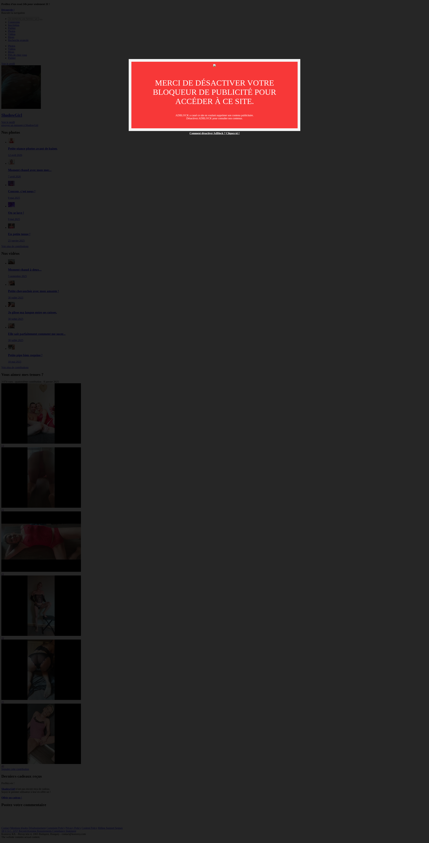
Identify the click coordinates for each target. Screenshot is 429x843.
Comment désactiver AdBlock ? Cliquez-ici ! (215, 133)
